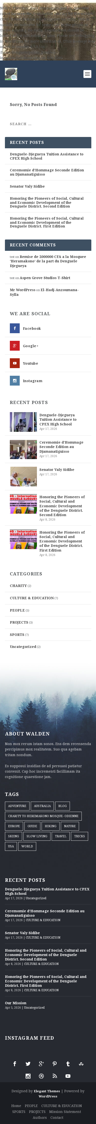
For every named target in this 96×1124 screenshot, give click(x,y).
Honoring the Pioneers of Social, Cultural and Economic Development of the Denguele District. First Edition (47, 222)
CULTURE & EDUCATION (32, 598)
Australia (42, 806)
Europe (14, 826)
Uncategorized (23, 647)
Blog (62, 806)
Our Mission (15, 1003)
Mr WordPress (22, 290)
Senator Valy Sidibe (27, 186)
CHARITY (18, 586)
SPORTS (17, 635)
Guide (32, 826)
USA (11, 846)
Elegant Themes (47, 1091)
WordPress (48, 1096)
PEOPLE (17, 610)
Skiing (13, 836)
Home (16, 1106)
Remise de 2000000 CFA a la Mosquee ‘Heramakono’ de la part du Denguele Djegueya (48, 261)
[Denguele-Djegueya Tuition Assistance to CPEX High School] (23, 422)
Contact (56, 1118)
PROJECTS (19, 622)
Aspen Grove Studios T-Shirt (45, 278)
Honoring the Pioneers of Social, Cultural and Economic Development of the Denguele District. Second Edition (47, 202)
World (27, 846)
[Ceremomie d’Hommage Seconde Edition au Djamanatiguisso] (23, 449)
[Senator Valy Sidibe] (23, 476)
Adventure (17, 806)
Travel (60, 836)
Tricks (79, 836)
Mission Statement (65, 1112)
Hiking (50, 826)
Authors (40, 1118)
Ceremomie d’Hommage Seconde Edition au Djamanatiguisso (61, 446)
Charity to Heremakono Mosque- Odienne (43, 816)
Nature (70, 826)
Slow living (37, 836)
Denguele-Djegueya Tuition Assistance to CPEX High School (58, 419)
